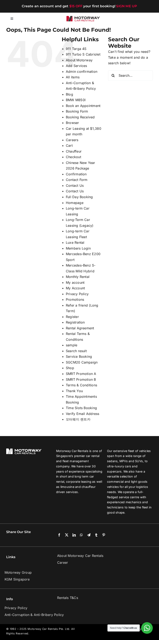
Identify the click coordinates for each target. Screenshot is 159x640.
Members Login (78, 248)
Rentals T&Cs (67, 598)
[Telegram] (89, 535)
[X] (66, 535)
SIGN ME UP (126, 6)
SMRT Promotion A (81, 374)
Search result (76, 351)
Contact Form (77, 180)
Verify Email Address (82, 414)
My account (75, 282)
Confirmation (76, 174)
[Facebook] (59, 535)
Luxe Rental (75, 242)
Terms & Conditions (81, 385)
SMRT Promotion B (81, 379)
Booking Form (77, 111)
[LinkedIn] (74, 535)
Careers (72, 140)
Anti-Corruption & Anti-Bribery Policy (34, 615)
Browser (72, 123)
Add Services (76, 66)
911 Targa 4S (76, 49)
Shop (70, 368)
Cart (69, 145)
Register (72, 317)
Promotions (75, 299)
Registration (75, 322)
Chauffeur (74, 151)
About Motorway (79, 60)
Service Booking (79, 356)
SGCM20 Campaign (82, 362)
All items (73, 77)
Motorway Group (18, 572)
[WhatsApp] (81, 535)
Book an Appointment (83, 106)
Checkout (73, 157)
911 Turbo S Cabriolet (83, 54)
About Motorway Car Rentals (80, 556)
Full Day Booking (79, 197)
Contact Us (75, 185)
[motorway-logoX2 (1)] (83, 18)
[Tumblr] (96, 535)
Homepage (74, 203)
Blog (69, 94)
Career (62, 562)
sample (71, 345)
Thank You (74, 391)
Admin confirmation (81, 71)
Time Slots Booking (81, 408)
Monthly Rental (77, 277)
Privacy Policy (77, 294)
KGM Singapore (17, 579)
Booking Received (80, 117)
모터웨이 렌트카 (78, 419)
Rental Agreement (80, 328)
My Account (75, 288)
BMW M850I (76, 100)
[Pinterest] (103, 535)
